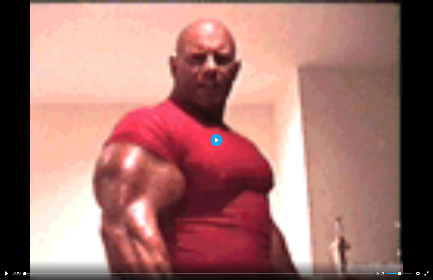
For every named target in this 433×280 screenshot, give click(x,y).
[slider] (198, 273)
